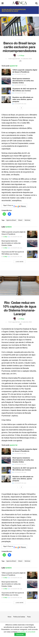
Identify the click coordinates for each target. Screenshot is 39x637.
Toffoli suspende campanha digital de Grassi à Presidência (24, 71)
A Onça (21, 55)
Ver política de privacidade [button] (26, 632)
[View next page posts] (21, 107)
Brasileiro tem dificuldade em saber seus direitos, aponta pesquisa (22, 99)
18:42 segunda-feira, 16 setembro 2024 (20, 322)
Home (9, 617)
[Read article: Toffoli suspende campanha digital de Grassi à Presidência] (6, 72)
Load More (19, 261)
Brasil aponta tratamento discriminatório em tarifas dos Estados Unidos (23, 80)
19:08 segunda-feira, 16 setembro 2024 (20, 59)
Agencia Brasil (11, 220)
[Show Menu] (3, 3)
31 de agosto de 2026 (19, 74)
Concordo (20, 634)
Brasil (20, 220)
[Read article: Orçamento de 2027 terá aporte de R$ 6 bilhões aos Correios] (6, 91)
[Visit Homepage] (19, 3)
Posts (29, 617)
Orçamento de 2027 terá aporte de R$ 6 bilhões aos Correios (24, 89)
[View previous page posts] (17, 107)
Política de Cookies (19, 617)
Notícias (27, 220)
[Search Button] (36, 3)
